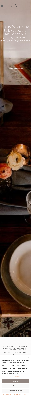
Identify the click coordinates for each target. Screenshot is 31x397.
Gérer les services (15, 376)
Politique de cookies (8, 394)
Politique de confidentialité (20, 394)
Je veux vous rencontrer (15, 68)
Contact (27, 6)
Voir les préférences (15, 390)
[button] (28, 357)
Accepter (15, 381)
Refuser (15, 386)
